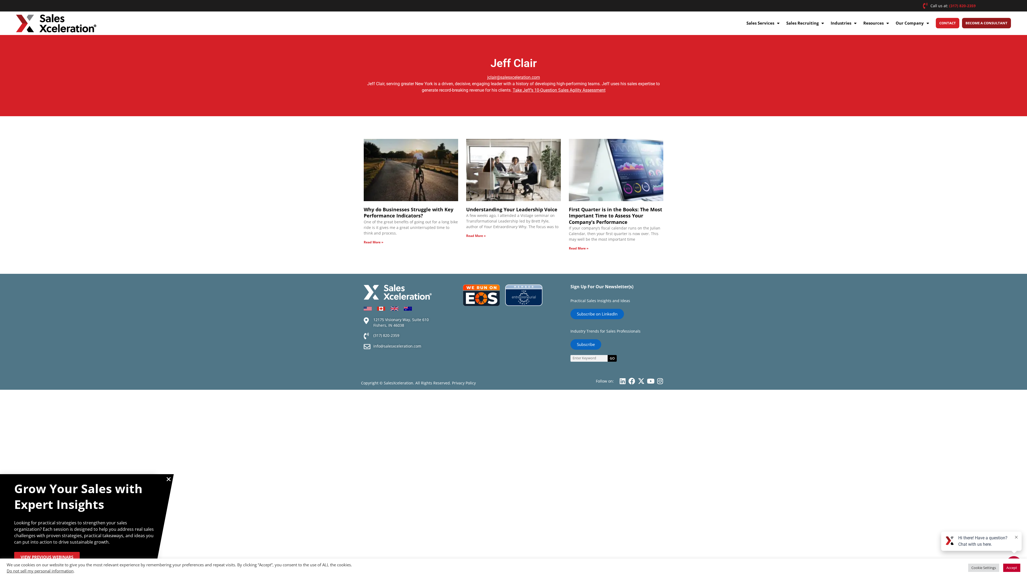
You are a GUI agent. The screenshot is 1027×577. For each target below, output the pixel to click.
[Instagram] (660, 381)
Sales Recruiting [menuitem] (802, 23)
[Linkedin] (622, 381)
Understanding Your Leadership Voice (511, 209)
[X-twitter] (641, 381)
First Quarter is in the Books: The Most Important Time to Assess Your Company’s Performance (615, 215)
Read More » (373, 242)
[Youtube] (650, 381)
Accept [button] (1011, 567)
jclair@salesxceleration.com (513, 77)
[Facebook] (632, 381)
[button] (168, 479)
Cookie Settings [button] (983, 567)
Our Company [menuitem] (910, 23)
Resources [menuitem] (873, 23)
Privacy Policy (464, 382)
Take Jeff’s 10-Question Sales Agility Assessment (559, 90)
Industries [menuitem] (841, 23)
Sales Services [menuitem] (760, 23)
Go (612, 358)
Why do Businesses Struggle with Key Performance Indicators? (408, 212)
